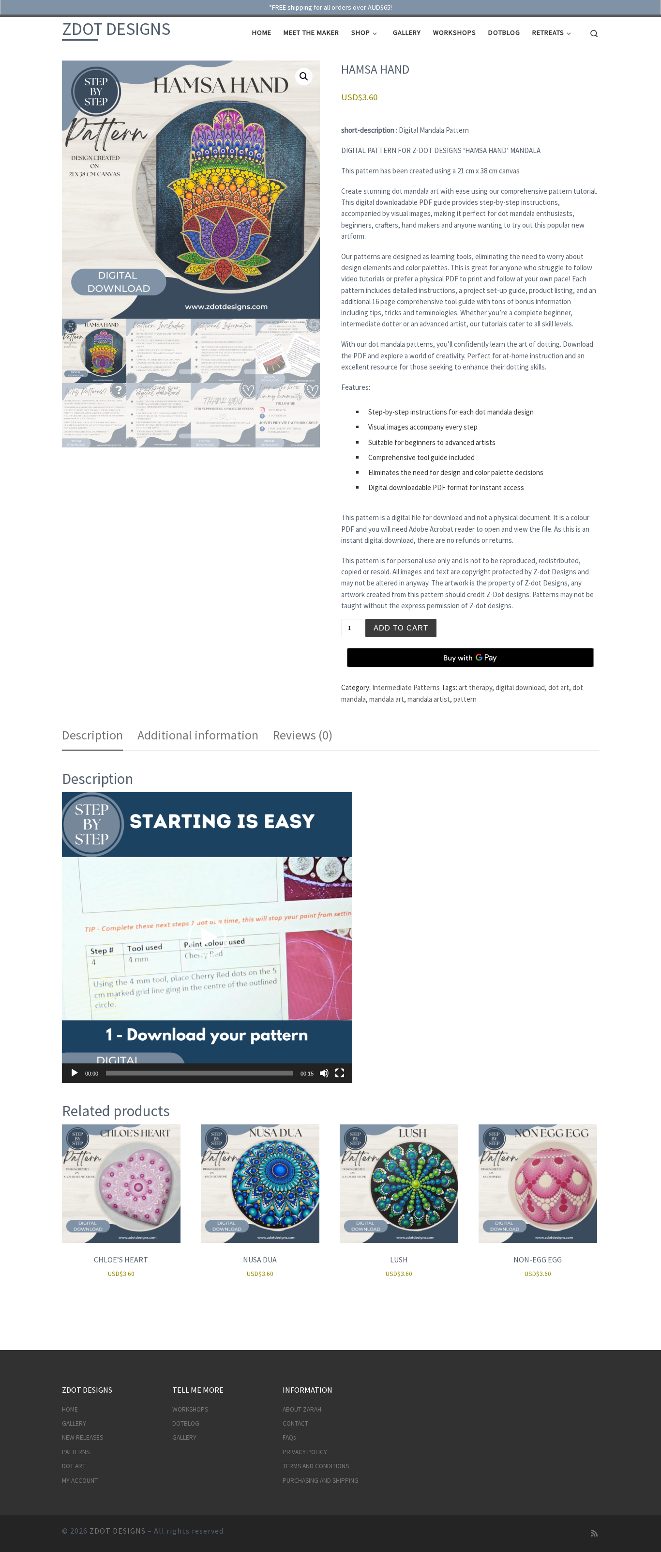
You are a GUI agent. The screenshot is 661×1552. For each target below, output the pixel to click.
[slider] (199, 1073)
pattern (465, 699)
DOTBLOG (185, 1423)
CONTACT (295, 1423)
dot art (558, 687)
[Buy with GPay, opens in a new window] (470, 657)
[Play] (74, 1073)
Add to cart (401, 628)
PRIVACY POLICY (305, 1452)
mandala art (386, 699)
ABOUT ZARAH (302, 1409)
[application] (207, 937)
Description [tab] (92, 735)
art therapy (475, 687)
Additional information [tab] (197, 735)
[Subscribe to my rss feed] (594, 1533)
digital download (520, 687)
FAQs (289, 1437)
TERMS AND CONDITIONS (316, 1466)
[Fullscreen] (340, 1073)
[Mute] (324, 1073)
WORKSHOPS (190, 1409)
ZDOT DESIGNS (118, 1531)
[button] (304, 76)
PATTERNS (76, 1452)
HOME (70, 1409)
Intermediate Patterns (406, 687)
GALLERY (74, 1423)
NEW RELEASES (82, 1437)
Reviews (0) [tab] (302, 735)
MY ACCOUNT (80, 1480)
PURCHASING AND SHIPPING (321, 1480)
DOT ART (74, 1466)
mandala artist (428, 699)
